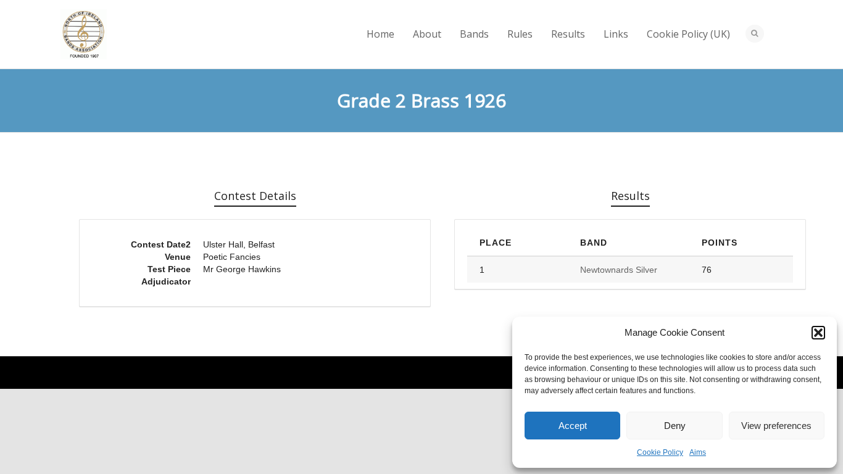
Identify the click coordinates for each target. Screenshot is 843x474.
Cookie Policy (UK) (688, 34)
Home (380, 34)
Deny (675, 425)
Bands (474, 34)
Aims (697, 452)
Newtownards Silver (618, 270)
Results (568, 34)
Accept (573, 425)
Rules (520, 34)
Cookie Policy (660, 452)
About (427, 34)
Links (616, 34)
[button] (818, 332)
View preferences (776, 425)
